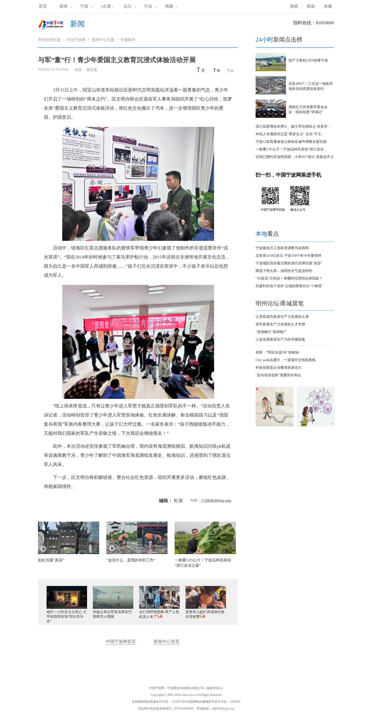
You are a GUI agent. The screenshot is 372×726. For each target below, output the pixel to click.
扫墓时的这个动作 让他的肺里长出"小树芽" (289, 286)
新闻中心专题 (103, 40)
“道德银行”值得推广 (271, 332)
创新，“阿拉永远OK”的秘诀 (277, 352)
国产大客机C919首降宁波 (308, 60)
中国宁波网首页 (121, 641)
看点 (267, 234)
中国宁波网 (76, 40)
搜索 (294, 6)
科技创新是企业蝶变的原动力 (279, 367)
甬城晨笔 (292, 303)
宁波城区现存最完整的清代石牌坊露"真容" (289, 263)
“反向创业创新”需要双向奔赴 (278, 375)
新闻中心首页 (166, 641)
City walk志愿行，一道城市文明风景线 (286, 360)
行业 (148, 6)
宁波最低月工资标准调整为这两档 (282, 248)
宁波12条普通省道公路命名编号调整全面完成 (291, 142)
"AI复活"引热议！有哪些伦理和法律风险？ (289, 278)
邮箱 (311, 6)
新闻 (63, 6)
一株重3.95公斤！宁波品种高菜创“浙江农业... (291, 149)
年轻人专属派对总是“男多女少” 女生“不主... (290, 134)
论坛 (127, 6)
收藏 (328, 6)
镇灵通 (91, 70)
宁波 (84, 6)
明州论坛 (267, 303)
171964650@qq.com (216, 500)
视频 (169, 6)
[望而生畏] (275, 425)
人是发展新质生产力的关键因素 (280, 339)
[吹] (316, 425)
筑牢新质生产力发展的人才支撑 (280, 324)
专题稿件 (128, 40)
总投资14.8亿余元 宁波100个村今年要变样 (288, 256)
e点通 (106, 6)
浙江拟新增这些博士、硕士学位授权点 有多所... (293, 126)
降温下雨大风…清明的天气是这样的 (284, 271)
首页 (43, 6)
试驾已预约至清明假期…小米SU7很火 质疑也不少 (295, 157)
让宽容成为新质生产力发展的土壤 (282, 317)
